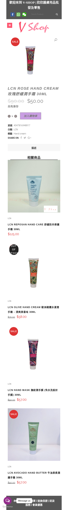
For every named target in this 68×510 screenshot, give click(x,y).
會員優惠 (37, 504)
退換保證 (42, 500)
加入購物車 (30, 116)
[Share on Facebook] (21, 137)
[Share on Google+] (29, 137)
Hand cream (20, 133)
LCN (16, 129)
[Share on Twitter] (25, 137)
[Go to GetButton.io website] (8, 507)
